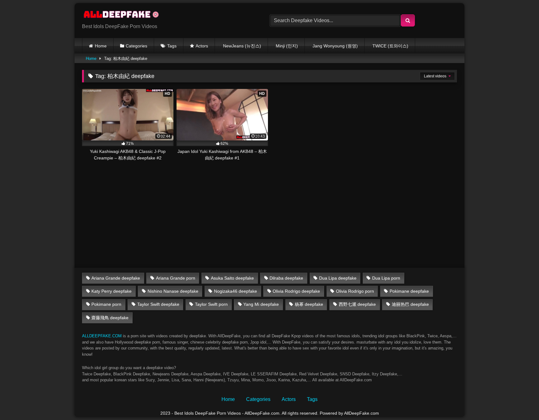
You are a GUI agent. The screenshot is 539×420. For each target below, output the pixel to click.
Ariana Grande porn (175, 278)
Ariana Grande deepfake (115, 278)
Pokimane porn (106, 304)
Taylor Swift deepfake (158, 304)
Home (101, 45)
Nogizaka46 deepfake (235, 291)
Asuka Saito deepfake (232, 278)
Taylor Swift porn (211, 304)
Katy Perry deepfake (111, 291)
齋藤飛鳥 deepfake (110, 317)
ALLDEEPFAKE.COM (102, 336)
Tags (172, 45)
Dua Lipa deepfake (338, 278)
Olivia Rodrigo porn (355, 291)
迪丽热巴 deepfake (410, 304)
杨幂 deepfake (309, 304)
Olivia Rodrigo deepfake (296, 291)
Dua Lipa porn (386, 278)
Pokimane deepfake (409, 291)
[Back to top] (520, 401)
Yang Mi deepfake (261, 304)
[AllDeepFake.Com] (124, 15)
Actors (202, 45)
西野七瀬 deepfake (357, 304)
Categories (136, 45)
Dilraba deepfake (286, 278)
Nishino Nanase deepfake (173, 291)
